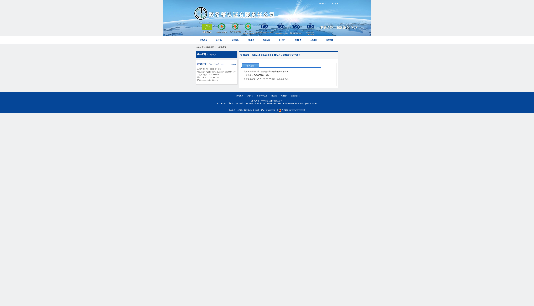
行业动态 (266, 40)
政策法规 (235, 40)
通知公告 (298, 40)
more (234, 64)
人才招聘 (284, 96)
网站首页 (203, 40)
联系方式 (329, 40)
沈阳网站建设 (242, 110)
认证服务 (251, 40)
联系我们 (294, 96)
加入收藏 (335, 4)
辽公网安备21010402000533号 (294, 110)
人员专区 (313, 40)
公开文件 (282, 40)
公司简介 (219, 40)
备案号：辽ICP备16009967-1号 (266, 110)
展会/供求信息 (262, 96)
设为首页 (322, 4)
